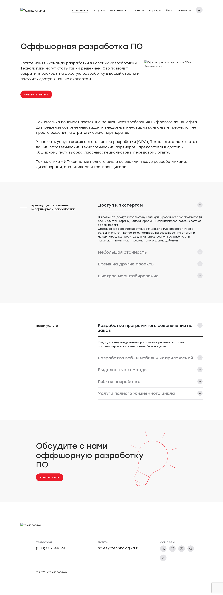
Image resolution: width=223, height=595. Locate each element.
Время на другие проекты (126, 264)
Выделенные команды (122, 369)
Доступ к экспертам (120, 205)
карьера (155, 10)
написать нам (49, 477)
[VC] (163, 558)
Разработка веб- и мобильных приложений (145, 357)
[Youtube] (181, 548)
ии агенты (117, 10)
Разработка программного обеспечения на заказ (145, 328)
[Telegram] (190, 548)
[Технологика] (32, 10)
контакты (184, 10)
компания (79, 10)
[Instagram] (172, 548)
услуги (97, 10)
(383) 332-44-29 (50, 548)
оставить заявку (36, 94)
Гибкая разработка (119, 381)
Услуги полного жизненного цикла (136, 393)
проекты (138, 10)
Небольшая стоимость (122, 252)
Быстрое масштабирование (128, 275)
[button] (87, 10)
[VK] (163, 548)
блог (169, 10)
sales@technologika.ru (119, 548)
